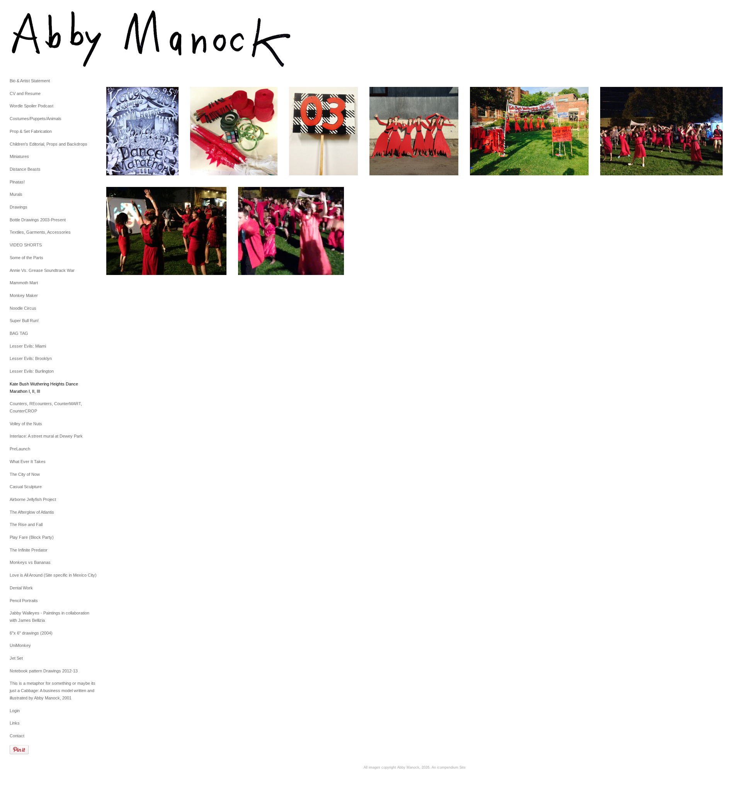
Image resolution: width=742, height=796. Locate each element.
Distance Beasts (25, 169)
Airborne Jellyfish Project (33, 499)
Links (15, 723)
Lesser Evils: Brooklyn (31, 358)
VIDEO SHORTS (26, 245)
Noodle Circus (23, 308)
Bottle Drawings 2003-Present (38, 219)
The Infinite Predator (29, 550)
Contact (17, 735)
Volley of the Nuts (26, 423)
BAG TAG (19, 333)
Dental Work (21, 588)
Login (15, 710)
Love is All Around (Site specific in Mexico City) (53, 575)
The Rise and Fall (26, 524)
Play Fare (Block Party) (32, 537)
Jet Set (16, 658)
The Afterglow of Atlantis (32, 512)
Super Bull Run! (24, 320)
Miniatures (19, 156)
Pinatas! (17, 182)
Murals (16, 194)
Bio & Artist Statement (30, 80)
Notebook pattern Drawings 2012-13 (44, 671)
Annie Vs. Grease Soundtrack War (42, 270)
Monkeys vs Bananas (30, 562)
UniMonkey (20, 645)
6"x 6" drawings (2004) (31, 633)
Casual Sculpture (26, 486)
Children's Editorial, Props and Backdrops (48, 144)
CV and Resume (25, 93)
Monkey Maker (24, 295)
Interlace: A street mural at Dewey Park (46, 436)
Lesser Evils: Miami (28, 346)
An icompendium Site (449, 767)
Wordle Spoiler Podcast (31, 106)
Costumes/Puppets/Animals (35, 118)
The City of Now (25, 474)
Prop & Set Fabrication (31, 131)
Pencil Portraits (24, 600)
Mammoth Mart (24, 282)
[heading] (29, 39)
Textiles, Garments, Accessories (40, 232)
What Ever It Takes (28, 461)
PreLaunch (20, 448)
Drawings (18, 207)
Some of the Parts (26, 257)
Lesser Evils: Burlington (32, 371)
